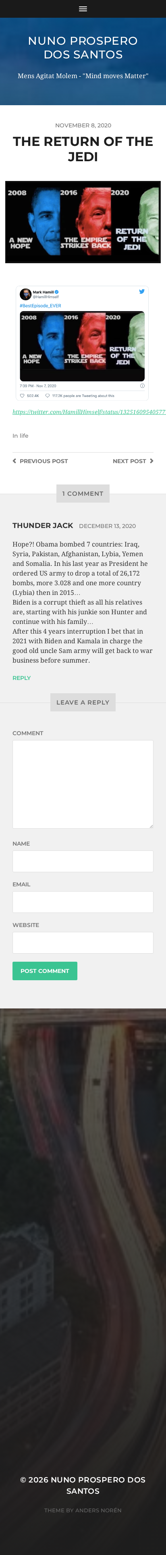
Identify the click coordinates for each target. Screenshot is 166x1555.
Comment (27, 733)
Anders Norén (98, 1510)
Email (21, 884)
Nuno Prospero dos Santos (83, 47)
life (24, 435)
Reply (21, 678)
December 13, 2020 (107, 526)
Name (21, 843)
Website (25, 925)
